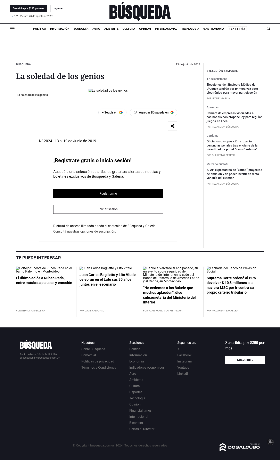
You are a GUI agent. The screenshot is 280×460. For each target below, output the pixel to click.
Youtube (183, 367)
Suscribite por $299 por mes (28, 8)
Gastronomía (213, 28)
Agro (96, 28)
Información (59, 28)
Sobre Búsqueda (93, 349)
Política (39, 28)
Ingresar (58, 8)
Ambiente (111, 28)
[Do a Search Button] (268, 28)
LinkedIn (183, 374)
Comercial (88, 355)
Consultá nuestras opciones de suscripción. (84, 231)
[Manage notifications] (270, 441)
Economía (81, 28)
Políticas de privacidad (97, 361)
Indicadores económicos (147, 367)
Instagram (184, 361)
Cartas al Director (141, 429)
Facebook (184, 355)
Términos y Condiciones (98, 367)
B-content (136, 423)
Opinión (145, 28)
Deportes (135, 392)
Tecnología (190, 28)
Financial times (140, 410)
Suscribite (245, 359)
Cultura (129, 28)
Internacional (166, 28)
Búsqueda (23, 64)
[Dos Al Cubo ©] (240, 450)
